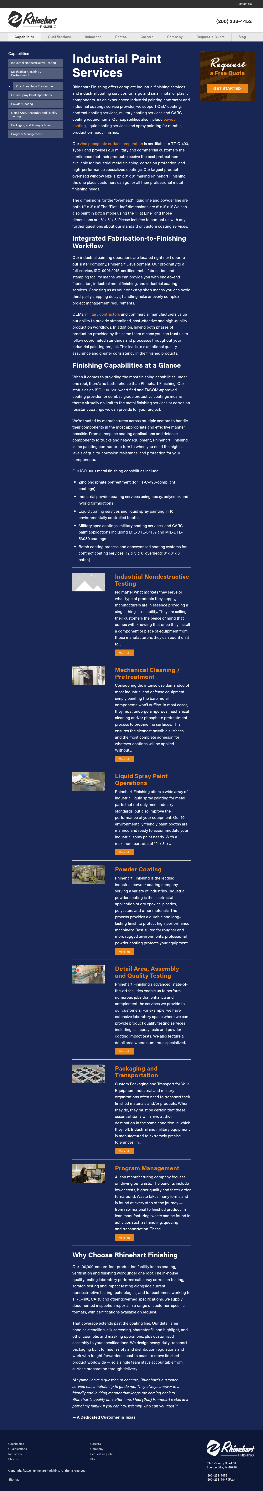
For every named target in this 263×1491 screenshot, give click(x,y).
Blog (242, 36)
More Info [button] (124, 653)
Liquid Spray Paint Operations (31, 95)
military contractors (102, 314)
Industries (93, 36)
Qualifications (59, 36)
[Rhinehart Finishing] (32, 19)
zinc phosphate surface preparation (112, 143)
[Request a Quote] (227, 76)
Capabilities (24, 36)
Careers (147, 36)
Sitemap (13, 1479)
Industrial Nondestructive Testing (33, 62)
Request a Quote (211, 36)
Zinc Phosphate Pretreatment (35, 86)
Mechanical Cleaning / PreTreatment (26, 73)
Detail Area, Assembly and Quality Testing (34, 114)
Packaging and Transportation (31, 125)
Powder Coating (22, 103)
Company (175, 36)
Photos (121, 36)
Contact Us (244, 3)
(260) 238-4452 (234, 21)
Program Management (26, 134)
